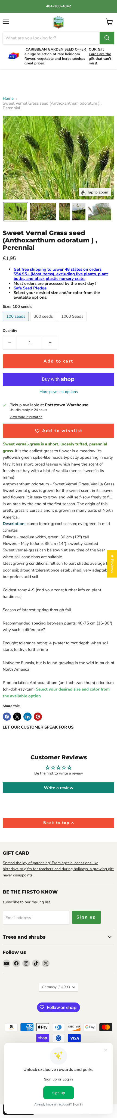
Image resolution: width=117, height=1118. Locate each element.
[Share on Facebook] (7, 717)
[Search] (107, 38)
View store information (26, 417)
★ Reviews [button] (112, 563)
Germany (56, 987)
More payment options (58, 392)
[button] (16, 211)
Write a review (58, 788)
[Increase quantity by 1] (50, 343)
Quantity (10, 331)
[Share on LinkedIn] (27, 717)
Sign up (86, 917)
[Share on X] (17, 717)
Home (8, 98)
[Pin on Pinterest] (38, 717)
